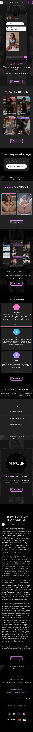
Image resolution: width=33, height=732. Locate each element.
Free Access (16, 81)
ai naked (20, 394)
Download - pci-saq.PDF (16, 687)
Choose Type (16, 222)
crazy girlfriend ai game (8, 481)
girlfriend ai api (16, 481)
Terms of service (7, 698)
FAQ (21, 2)
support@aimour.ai (16, 689)
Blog (16, 701)
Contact (16, 2)
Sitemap (16, 724)
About (12, 2)
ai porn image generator (25, 481)
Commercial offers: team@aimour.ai (16, 692)
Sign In (29, 2)
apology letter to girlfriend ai (8, 394)
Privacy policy (17, 698)
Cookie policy (26, 698)
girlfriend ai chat (28, 394)
